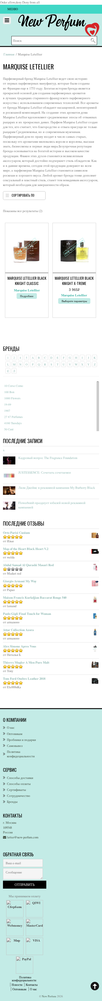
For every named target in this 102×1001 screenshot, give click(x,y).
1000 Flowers (12, 398)
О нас (11, 727)
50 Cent (8, 429)
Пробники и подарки (21, 739)
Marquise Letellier (27, 290)
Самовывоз (15, 745)
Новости (17, 985)
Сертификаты (16, 789)
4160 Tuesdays (13, 423)
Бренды (12, 801)
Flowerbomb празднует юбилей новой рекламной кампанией (51, 504)
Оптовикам (14, 733)
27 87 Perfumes (13, 417)
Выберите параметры (74, 301)
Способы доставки (20, 777)
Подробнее (26, 296)
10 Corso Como (13, 386)
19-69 (7, 404)
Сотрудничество (18, 795)
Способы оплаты (19, 783)
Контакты (32, 985)
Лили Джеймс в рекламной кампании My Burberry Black (56, 487)
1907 (7, 410)
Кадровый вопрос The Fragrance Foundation (47, 457)
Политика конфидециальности (21, 753)
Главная (8, 54)
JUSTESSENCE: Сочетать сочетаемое (44, 472)
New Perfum (49, 996)
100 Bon (9, 392)
